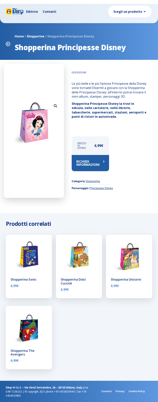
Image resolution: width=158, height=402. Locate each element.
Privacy (120, 391)
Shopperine (35, 36)
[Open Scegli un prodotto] (144, 11)
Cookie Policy (137, 391)
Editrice (32, 12)
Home (19, 36)
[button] (55, 105)
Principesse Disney (101, 188)
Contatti (49, 12)
